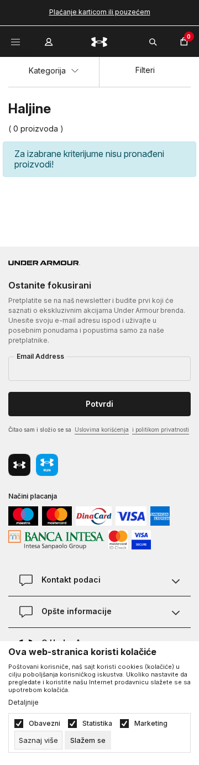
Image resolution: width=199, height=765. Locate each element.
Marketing (150, 723)
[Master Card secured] (118, 538)
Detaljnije (23, 702)
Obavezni (44, 723)
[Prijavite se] (50, 39)
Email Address (40, 356)
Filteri (145, 70)
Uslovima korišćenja (102, 429)
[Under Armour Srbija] (99, 41)
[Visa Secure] (141, 538)
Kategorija (48, 70)
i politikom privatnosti (160, 429)
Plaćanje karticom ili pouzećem (99, 12)
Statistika (97, 723)
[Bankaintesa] (56, 538)
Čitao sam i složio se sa (98, 429)
